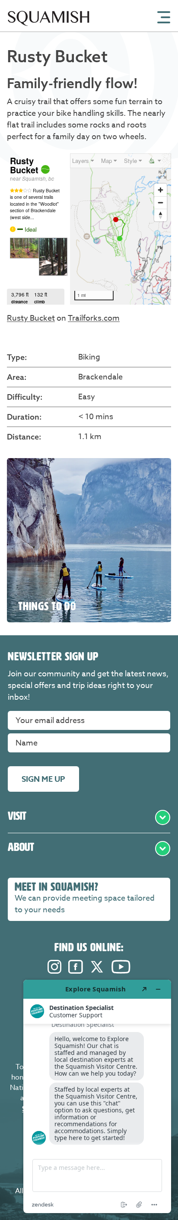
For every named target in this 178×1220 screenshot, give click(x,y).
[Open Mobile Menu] (163, 16)
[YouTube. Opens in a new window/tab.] (120, 971)
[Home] (48, 29)
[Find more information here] (97, 1096)
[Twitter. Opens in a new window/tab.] (97, 971)
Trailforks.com (94, 318)
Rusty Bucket (31, 318)
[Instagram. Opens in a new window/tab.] (54, 971)
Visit (17, 816)
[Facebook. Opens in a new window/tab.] (75, 971)
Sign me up (43, 779)
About (21, 847)
